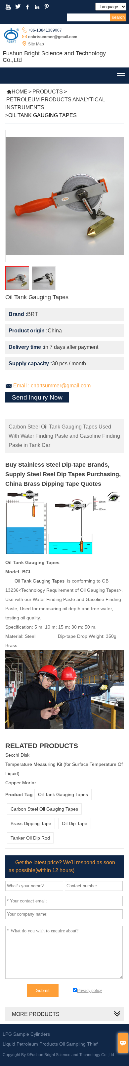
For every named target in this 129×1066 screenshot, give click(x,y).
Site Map (36, 44)
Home (16, 91)
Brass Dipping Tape (31, 823)
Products (47, 91)
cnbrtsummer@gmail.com (52, 37)
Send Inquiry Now (37, 397)
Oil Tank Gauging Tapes (39, 581)
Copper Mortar (20, 782)
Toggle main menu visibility (121, 75)
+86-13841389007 (45, 30)
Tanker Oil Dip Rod (30, 838)
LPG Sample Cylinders (26, 1034)
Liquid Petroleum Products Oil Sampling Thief (50, 1044)
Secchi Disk (17, 755)
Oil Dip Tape (74, 823)
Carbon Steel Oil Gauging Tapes (44, 809)
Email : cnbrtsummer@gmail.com (52, 385)
